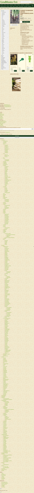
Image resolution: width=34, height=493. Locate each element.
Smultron (3, 44)
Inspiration (8, 6)
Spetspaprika (7, 199)
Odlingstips (29, 6)
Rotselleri (3, 38)
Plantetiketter (5, 414)
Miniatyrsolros (7, 281)
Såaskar (4, 406)
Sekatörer (6, 405)
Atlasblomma (7, 248)
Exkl (6, 490)
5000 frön (29, 18)
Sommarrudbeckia (7, 303)
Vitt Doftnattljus (7, 316)
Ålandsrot (4, 394)
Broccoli (6, 168)
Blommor (5, 4)
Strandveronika (7, 347)
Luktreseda (6, 278)
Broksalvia (6, 255)
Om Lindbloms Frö (4, 482)
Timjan (4, 389)
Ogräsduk (4, 432)
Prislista (3, 470)
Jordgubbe (3, 21)
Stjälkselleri (3, 48)
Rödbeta (3, 42)
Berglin (6, 320)
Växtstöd (4, 415)
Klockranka (6, 268)
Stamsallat (6, 223)
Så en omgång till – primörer (7, 460)
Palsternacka (3, 32)
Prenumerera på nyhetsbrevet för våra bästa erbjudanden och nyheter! (10, 127)
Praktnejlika (6, 338)
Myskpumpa (7, 208)
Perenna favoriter (5, 461)
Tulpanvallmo (9, 315)
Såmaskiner (5, 430)
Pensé (6, 336)
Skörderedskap (5, 438)
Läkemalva (5, 376)
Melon (2, 30)
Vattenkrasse (5, 391)
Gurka (2, 19)
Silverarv (6, 342)
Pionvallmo (8, 314)
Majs (2, 27)
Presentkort (17, 6)
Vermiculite (5, 428)
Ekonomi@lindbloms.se (7, 105)
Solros (6, 297)
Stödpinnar (6, 418)
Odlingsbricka (7, 411)
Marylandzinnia (7, 280)
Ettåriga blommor (5, 246)
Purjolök (6, 189)
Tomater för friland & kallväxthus (9, 237)
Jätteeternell (7, 266)
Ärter (2, 54)
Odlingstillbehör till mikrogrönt (7, 399)
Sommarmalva (7, 302)
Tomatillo (4, 238)
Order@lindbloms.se (7, 104)
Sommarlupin (7, 301)
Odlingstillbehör (22, 4)
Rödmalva (6, 341)
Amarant (6, 247)
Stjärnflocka (6, 346)
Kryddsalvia (5, 371)
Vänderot (4, 393)
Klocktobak (6, 269)
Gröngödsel (15, 4)
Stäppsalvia (6, 348)
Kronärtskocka (4, 24)
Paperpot (4, 413)
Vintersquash (7, 207)
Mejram (4, 378)
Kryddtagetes (9, 309)
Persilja (4, 202)
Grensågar (4, 441)
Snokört (6, 296)
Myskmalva (6, 335)
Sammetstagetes (9, 307)
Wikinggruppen (7, 132)
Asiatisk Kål (6, 166)
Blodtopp (6, 322)
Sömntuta (6, 305)
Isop (4, 365)
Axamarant (6, 249)
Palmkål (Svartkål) (7, 177)
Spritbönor (6, 151)
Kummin (4, 373)
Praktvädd (6, 285)
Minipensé (6, 333)
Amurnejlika (6, 319)
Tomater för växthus (8, 233)
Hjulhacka (4, 448)
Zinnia (6, 317)
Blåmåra (6, 253)
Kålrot (6, 172)
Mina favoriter (2, 115)
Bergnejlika (6, 321)
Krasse (6, 270)
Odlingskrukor (5, 407)
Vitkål (6, 185)
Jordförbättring (5, 427)
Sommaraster (7, 298)
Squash (4, 226)
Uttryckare (6, 412)
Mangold (4, 194)
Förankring (5, 446)
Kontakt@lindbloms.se (7, 106)
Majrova (6, 173)
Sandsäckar (5, 447)
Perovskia (6, 337)
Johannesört (5, 366)
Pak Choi (6, 176)
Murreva (6, 334)
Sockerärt (6, 240)
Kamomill (4, 367)
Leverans (3, 477)
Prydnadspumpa (7, 205)
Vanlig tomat (8, 235)
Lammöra (6, 332)
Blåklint (6, 252)
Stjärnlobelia (8, 277)
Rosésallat (6, 222)
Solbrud (6, 343)
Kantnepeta (6, 331)
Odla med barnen (21, 6)
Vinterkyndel (5, 392)
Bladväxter (3, 14)
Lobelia (6, 275)
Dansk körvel (5, 361)
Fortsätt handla (17, 137)
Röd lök (6, 188)
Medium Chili (7, 155)
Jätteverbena (7, 267)
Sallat (2, 43)
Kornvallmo (8, 313)
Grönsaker (2, 4)
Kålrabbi (6, 171)
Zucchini (6, 228)
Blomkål (6, 167)
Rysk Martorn (7, 340)
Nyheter (14, 6)
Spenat (3, 45)
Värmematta (5, 433)
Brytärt (6, 244)
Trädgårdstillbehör (27, 4)
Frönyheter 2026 (5, 466)
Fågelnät (4, 444)
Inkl (4, 490)
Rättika (4, 211)
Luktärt (6, 279)
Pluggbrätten (5, 408)
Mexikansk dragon (6, 379)
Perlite (4, 429)
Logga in (3, 476)
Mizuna (6, 174)
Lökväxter (3, 26)
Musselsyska (7, 282)
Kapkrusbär (5, 163)
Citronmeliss (5, 360)
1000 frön (25, 18)
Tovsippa (6, 349)
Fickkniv (4, 439)
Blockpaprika (7, 200)
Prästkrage (6, 339)
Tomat (2, 51)
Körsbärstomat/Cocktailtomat (11, 234)
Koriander (4, 369)
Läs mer (12, 70)
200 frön (22, 18)
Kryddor (8, 4)
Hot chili (6, 156)
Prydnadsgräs (11, 4)
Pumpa (3, 37)
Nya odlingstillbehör (6, 467)
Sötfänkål (3, 50)
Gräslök (6, 191)
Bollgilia (6, 254)
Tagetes (6, 306)
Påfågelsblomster (7, 287)
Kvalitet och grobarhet (5, 483)
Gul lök (6, 187)
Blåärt (6, 243)
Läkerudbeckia (5, 377)
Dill (3, 157)
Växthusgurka (7, 159)
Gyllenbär (3, 20)
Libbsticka (4, 375)
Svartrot (3, 49)
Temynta (4, 388)
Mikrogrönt (18, 4)
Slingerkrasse (9, 271)
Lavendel (4, 374)
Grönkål (6, 170)
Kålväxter (3, 25)
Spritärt (6, 242)
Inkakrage (6, 264)
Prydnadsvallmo (9, 312)
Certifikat (1, 124)
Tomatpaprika (7, 201)
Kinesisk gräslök (7, 192)
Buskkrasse (8, 272)
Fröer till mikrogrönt (6, 398)
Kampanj (11, 6)
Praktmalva (6, 284)
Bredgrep (6, 404)
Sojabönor (6, 152)
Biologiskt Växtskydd (3, 6)
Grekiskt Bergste (5, 363)
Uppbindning (7, 417)
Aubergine (3, 13)
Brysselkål (6, 169)
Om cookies (1, 125)
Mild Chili (6, 154)
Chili (4, 153)
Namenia (6, 175)
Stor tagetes (8, 308)
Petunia (6, 283)
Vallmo (6, 311)
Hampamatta (5, 431)
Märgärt (6, 241)
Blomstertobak (7, 251)
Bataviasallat (7, 214)
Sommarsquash (7, 227)
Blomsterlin (6, 250)
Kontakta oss (2, 114)
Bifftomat (8, 236)
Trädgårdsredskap (6, 401)
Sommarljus (6, 300)
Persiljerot (4, 203)
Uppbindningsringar (8, 419)
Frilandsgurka (7, 160)
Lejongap (6, 273)
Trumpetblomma (7, 310)
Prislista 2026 (25, 6)
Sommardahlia (7, 299)
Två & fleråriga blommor (6, 318)
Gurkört (4, 364)
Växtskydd (4, 443)
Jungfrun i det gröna (8, 265)
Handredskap (7, 402)
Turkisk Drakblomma (6, 390)
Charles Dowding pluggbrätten (9, 409)
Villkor (1, 113)
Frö (3, 463)
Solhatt (6, 344)
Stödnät (6, 416)
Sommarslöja (7, 304)
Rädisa (3, 39)
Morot (2, 31)
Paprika (3, 33)
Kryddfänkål (5, 370)
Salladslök (6, 190)
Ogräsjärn (6, 403)
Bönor (2, 15)
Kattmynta (4, 368)
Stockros (6, 345)
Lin (5, 274)
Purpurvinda (7, 286)
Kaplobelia (8, 276)
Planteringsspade (5, 435)
